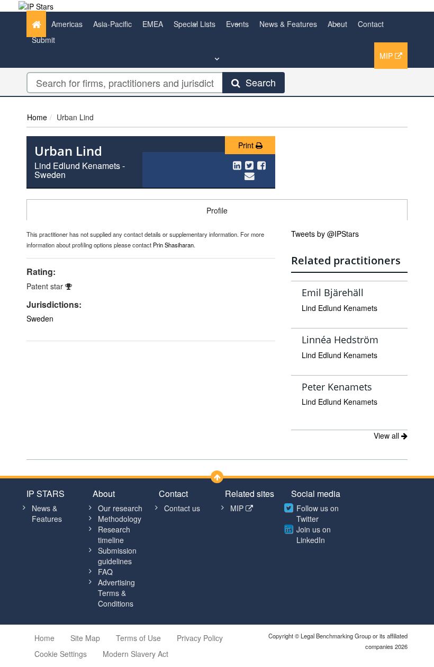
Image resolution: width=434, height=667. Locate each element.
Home (37, 117)
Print (247, 145)
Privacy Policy (200, 638)
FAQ (105, 571)
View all (387, 435)
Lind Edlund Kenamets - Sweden (79, 170)
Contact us (182, 508)
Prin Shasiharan (173, 245)
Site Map (85, 638)
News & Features (288, 24)
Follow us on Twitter (317, 513)
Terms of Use (138, 638)
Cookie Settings (60, 653)
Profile (217, 210)
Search (258, 82)
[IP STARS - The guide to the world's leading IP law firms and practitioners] (36, 5)
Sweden (39, 318)
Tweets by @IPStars (325, 233)
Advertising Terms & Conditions (116, 593)
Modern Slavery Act (135, 653)
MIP (387, 55)
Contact (371, 24)
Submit (43, 39)
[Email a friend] (250, 175)
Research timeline (114, 534)
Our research (120, 508)
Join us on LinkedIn (313, 534)
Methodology (119, 518)
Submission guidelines (117, 555)
